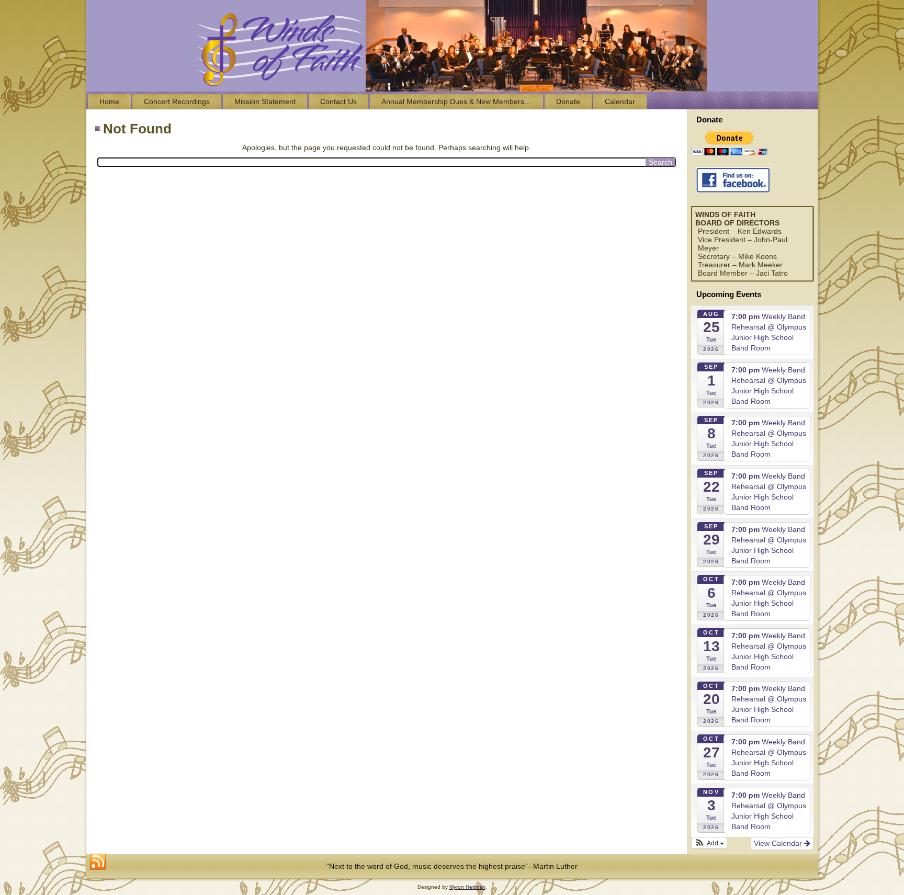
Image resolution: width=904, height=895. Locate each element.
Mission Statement (265, 101)
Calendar (620, 101)
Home (109, 101)
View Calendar (779, 843)
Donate (568, 101)
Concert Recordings (177, 101)
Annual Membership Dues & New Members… (456, 101)
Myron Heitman (467, 887)
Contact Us (338, 101)
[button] (709, 842)
